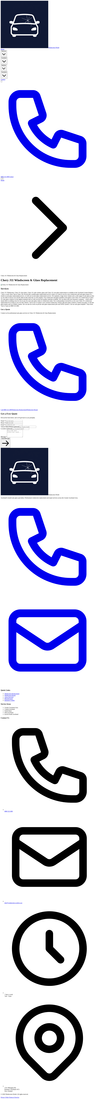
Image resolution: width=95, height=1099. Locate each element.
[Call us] (47, 593)
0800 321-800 (8, 811)
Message (4, 437)
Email (3, 425)
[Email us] (47, 686)
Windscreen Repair (32, 410)
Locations (4, 58)
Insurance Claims (9, 700)
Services (3, 51)
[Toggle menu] (3, 179)
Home (2, 49)
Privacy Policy (5, 1097)
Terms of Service (14, 1097)
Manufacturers (8, 699)
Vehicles (3, 65)
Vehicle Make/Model (10, 427)
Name (3, 421)
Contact (3, 79)
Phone (3, 423)
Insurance (4, 72)
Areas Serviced (8, 697)
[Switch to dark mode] (1, 81)
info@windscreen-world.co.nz (13, 903)
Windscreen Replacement (19, 410)
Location (6, 428)
